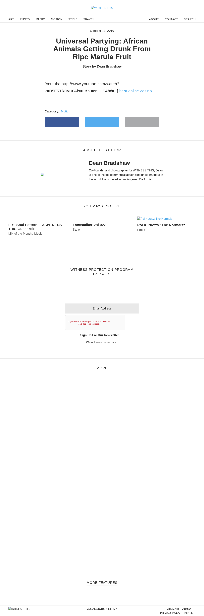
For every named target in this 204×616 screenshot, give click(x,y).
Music (38, 233)
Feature (8, 393)
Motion (65, 111)
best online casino (135, 91)
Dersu (186, 608)
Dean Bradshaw (109, 66)
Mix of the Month (19, 233)
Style (76, 229)
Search (190, 19)
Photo (141, 229)
